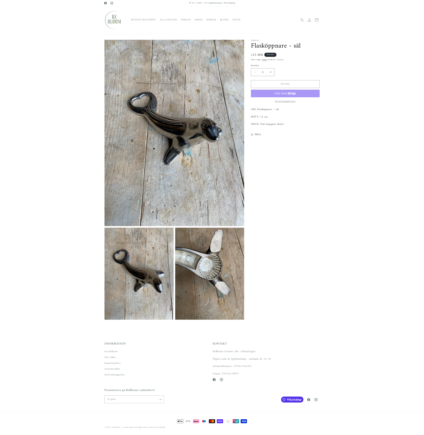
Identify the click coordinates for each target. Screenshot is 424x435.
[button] (302, 20)
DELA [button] (258, 134)
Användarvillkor (112, 369)
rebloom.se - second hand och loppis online (130, 427)
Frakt (264, 59)
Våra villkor (110, 357)
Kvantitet (255, 65)
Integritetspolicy (112, 363)
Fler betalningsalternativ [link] (285, 101)
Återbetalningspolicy (114, 375)
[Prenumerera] (160, 399)
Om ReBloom (111, 351)
